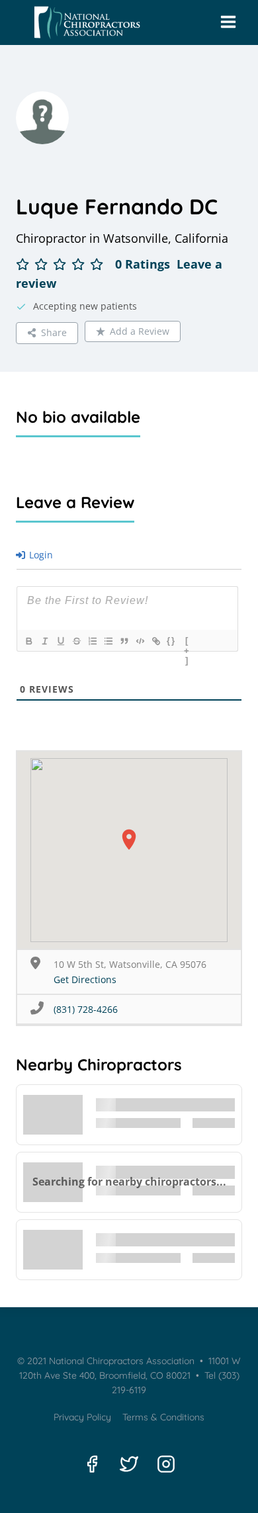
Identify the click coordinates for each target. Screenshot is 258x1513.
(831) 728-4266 (86, 1009)
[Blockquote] (124, 641)
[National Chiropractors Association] (84, 23)
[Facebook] (91, 1464)
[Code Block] (140, 641)
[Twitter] (129, 1464)
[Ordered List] (92, 641)
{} (171, 641)
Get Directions (85, 979)
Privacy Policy (82, 1417)
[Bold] (28, 641)
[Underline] (60, 641)
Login (39, 554)
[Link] (155, 641)
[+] (187, 642)
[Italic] (44, 641)
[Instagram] (166, 1464)
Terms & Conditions (163, 1417)
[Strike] (76, 641)
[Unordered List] (108, 641)
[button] (129, 839)
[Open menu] (228, 22)
